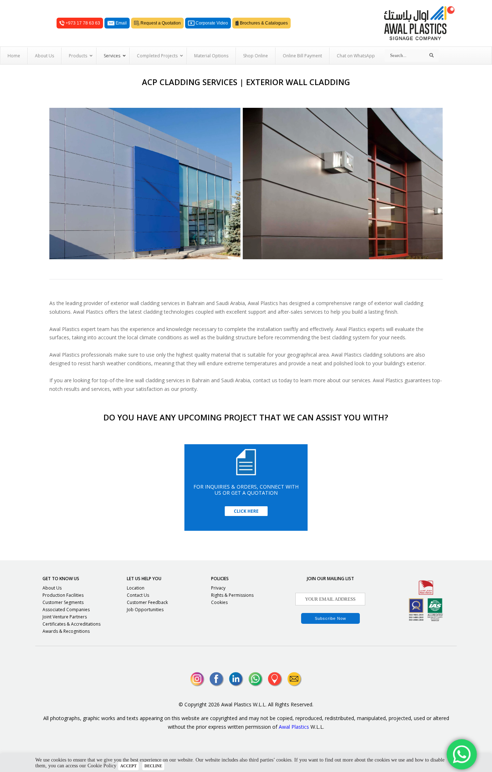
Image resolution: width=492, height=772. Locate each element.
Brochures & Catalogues (263, 23)
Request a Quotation (160, 23)
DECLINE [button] (153, 766)
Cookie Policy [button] (102, 765)
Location (135, 588)
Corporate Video (211, 23)
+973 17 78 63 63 (82, 23)
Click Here (246, 511)
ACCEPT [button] (128, 766)
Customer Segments (63, 602)
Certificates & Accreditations (71, 624)
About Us (52, 588)
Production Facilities (63, 595)
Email (121, 23)
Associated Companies (66, 609)
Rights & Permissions (232, 595)
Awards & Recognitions (66, 631)
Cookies (219, 602)
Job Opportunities (145, 609)
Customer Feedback (147, 602)
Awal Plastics (294, 726)
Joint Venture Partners (65, 617)
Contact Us (138, 595)
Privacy (218, 588)
